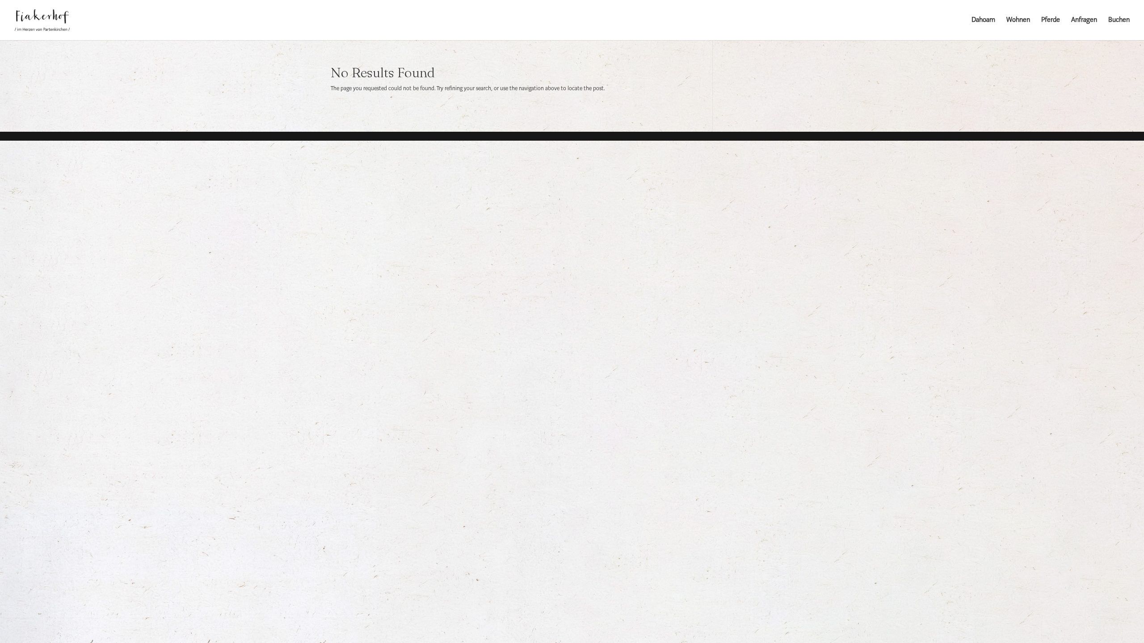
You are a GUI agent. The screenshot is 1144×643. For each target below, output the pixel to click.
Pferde (1050, 20)
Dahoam (983, 20)
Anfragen (1084, 20)
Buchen (1119, 20)
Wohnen (1018, 20)
